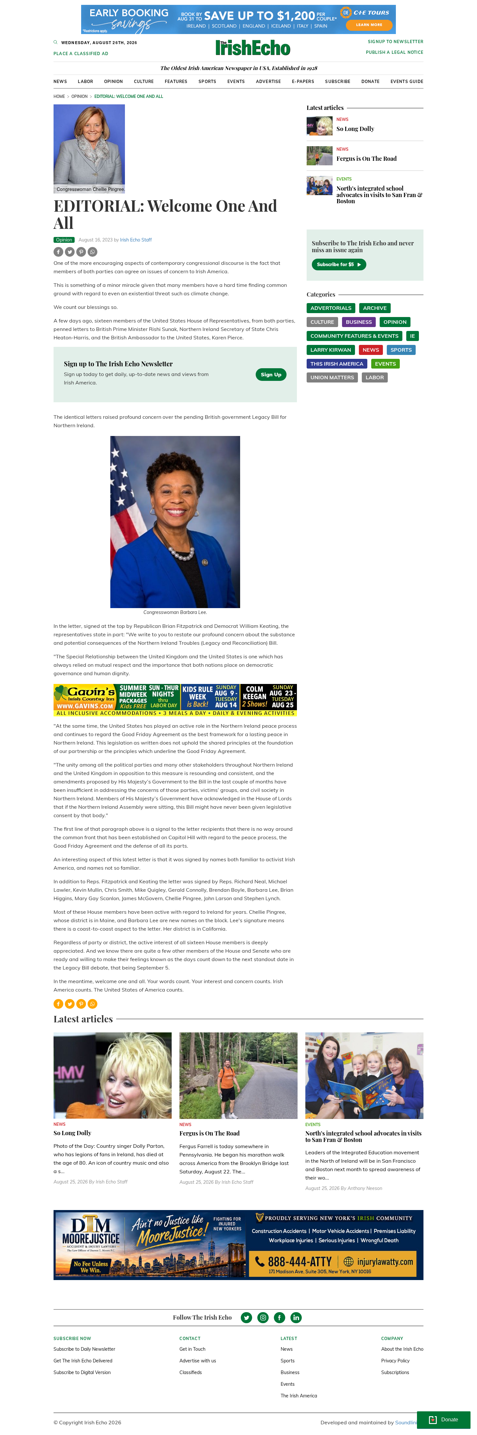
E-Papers (303, 81)
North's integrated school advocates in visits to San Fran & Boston (379, 194)
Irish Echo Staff (136, 240)
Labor (85, 81)
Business (359, 322)
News (60, 81)
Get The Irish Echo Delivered (83, 1361)
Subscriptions (395, 1372)
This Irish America (337, 363)
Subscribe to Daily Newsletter (84, 1349)
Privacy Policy (395, 1361)
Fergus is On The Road (366, 158)
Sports (207, 81)
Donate (370, 81)
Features (176, 81)
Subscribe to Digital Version (82, 1372)
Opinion (113, 81)
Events (236, 81)
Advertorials (331, 308)
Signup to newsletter (395, 41)
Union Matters (332, 377)
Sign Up (271, 374)
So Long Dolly (355, 129)
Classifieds (190, 1372)
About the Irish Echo (402, 1349)
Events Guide (407, 81)
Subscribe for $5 (335, 264)
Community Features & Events (354, 336)
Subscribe (337, 81)
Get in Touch (192, 1349)
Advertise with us (197, 1361)
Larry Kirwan (331, 350)
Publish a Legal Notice (394, 52)
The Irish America (299, 1396)
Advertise (268, 81)
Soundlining (409, 1422)
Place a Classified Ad (81, 53)
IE (412, 336)
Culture (144, 81)
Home (59, 96)
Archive (375, 308)
